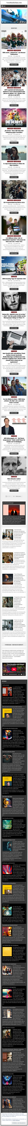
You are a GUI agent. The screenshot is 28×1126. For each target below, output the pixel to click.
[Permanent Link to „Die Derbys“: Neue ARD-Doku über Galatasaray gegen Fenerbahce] (14, 117)
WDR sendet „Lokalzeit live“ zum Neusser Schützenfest (14, 53)
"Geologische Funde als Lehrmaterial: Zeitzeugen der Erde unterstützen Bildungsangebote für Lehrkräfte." (19, 555)
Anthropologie (6, 685)
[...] (19, 522)
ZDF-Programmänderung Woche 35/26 (14, 202)
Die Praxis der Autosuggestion (9, 987)
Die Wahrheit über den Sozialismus (10, 945)
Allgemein (15, 276)
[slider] (6, 22)
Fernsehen (11, 50)
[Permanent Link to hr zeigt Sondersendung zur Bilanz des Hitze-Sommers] (14, 153)
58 (13, 496)
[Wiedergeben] (4, 674)
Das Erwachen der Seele (8, 818)
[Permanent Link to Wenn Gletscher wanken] (14, 466)
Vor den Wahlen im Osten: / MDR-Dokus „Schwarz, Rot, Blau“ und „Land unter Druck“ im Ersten (14, 400)
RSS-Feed (10, 56)
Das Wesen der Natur (7, 796)
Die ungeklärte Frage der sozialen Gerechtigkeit (13, 774)
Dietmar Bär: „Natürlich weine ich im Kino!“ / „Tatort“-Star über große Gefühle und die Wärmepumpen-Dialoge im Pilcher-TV (14, 316)
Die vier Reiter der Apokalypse (9, 964)
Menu (4, 6)
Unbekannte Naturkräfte (8, 1073)
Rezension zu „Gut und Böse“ (9, 1007)
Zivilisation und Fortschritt (9, 863)
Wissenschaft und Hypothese (9, 883)
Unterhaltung (17, 50)
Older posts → (19, 496)
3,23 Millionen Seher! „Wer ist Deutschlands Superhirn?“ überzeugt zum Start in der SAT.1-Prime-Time (14, 239)
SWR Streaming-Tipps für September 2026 (14, 279)
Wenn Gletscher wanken (14, 479)
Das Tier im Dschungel (8, 502)
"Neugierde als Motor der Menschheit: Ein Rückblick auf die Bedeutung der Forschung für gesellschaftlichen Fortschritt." (19, 602)
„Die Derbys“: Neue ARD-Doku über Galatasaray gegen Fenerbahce (14, 131)
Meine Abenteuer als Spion (9, 1027)
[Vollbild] (24, 674)
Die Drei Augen (6, 905)
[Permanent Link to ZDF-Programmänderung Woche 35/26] (14, 189)
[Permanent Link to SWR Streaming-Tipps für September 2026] (14, 265)
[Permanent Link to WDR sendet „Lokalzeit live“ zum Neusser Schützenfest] (14, 39)
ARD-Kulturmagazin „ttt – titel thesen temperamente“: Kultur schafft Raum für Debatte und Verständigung (14, 440)
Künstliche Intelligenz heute (9, 839)
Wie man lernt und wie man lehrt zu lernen (12, 706)
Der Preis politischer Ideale (9, 751)
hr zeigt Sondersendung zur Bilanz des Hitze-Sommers (14, 164)
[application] (14, 669)
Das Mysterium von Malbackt (9, 1097)
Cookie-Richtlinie (16, 1120)
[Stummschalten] (21, 674)
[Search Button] (25, 6)
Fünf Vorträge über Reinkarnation (10, 728)
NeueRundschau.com (14, 3)
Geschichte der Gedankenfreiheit (10, 925)
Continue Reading (14, 65)
